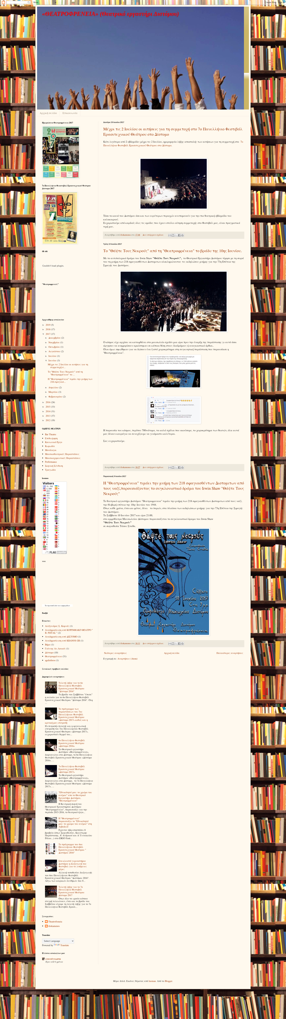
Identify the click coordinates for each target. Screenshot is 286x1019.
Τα (46, 605)
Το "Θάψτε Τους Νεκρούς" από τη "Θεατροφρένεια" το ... (65, 373)
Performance (51, 461)
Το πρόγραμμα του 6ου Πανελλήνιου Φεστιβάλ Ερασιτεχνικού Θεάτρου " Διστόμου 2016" (72, 848)
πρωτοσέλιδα (52, 605)
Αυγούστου (54, 351)
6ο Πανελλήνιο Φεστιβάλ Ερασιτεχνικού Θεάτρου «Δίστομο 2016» (72, 743)
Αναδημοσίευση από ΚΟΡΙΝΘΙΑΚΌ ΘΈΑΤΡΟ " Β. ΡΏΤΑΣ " (69, 631)
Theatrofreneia (55, 921)
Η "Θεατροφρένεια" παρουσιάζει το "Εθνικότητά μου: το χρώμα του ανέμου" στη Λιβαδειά (75, 822)
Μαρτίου (53, 391)
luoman (152, 981)
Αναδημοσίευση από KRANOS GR (62, 640)
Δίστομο (49, 652)
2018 (48, 329)
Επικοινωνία (70, 113)
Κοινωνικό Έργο (53, 442)
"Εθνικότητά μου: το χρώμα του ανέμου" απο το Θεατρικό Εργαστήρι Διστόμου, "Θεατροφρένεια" (75, 796)
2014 (48, 411)
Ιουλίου (52, 356)
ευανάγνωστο (53, 959)
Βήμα (47, 644)
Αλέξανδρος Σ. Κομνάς (57, 626)
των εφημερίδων (63, 605)
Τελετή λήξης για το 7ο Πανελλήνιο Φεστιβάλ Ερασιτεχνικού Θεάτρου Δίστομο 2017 (71, 891)
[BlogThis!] (173, 235)
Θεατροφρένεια (53, 656)
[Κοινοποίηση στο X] (176, 235)
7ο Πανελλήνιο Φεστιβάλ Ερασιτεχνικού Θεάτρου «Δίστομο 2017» (72, 769)
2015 (48, 406)
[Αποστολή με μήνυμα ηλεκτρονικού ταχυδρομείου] (169, 235)
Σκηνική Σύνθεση (54, 465)
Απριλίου (53, 387)
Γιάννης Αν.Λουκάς (55, 648)
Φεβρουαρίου (55, 396)
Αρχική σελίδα (48, 113)
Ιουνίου (52, 360)
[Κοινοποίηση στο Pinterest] (182, 235)
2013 (48, 415)
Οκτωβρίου (54, 346)
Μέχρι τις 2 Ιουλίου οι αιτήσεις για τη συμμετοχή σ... (68, 366)
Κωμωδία (50, 446)
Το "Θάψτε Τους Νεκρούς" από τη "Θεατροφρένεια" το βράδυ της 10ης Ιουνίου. (172, 250)
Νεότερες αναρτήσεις (115, 653)
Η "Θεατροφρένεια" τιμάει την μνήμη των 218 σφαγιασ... (70, 380)
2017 (48, 333)
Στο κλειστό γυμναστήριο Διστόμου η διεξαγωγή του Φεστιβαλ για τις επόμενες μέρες (73, 865)
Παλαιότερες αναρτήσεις (229, 653)
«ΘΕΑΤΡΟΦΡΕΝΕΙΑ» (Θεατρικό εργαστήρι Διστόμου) (110, 13)
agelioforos (50, 660)
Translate (64, 945)
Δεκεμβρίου (54, 337)
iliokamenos (54, 926)
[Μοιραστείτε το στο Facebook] (179, 235)
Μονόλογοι (50, 450)
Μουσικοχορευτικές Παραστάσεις (62, 458)
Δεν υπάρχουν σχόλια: (153, 234)
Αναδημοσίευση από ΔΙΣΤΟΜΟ (61, 636)
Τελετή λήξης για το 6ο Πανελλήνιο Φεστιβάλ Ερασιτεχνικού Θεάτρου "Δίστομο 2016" (71, 687)
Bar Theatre (50, 434)
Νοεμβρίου (54, 342)
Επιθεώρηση (51, 438)
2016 (48, 402)
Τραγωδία (50, 469)
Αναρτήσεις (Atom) (128, 658)
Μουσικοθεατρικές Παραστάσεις (62, 454)
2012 (48, 420)
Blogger (168, 981)
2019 (48, 324)
